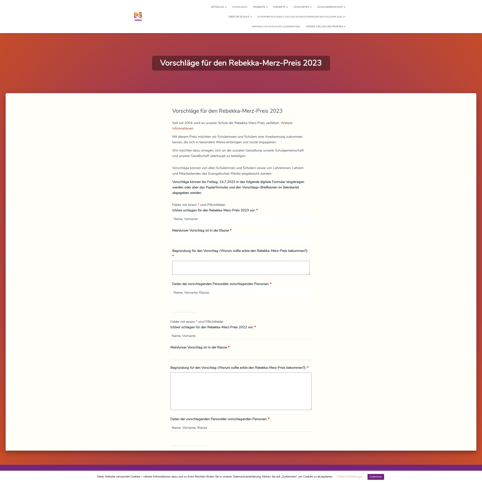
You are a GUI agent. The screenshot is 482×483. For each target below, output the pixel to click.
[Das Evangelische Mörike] (138, 16)
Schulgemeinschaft (330, 7)
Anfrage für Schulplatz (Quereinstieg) (276, 26)
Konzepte (279, 7)
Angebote (259, 7)
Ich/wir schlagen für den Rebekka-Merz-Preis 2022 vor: (213, 327)
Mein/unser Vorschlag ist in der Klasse (201, 230)
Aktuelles (218, 7)
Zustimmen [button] (376, 476)
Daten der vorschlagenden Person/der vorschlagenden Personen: (222, 284)
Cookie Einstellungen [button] (350, 476)
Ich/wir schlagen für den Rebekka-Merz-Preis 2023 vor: (215, 210)
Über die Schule (239, 16)
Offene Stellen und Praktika (325, 26)
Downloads (239, 6)
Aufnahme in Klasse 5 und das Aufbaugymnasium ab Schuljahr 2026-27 (301, 16)
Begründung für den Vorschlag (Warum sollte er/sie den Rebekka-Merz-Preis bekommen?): (240, 253)
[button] (226, 6)
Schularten (302, 7)
